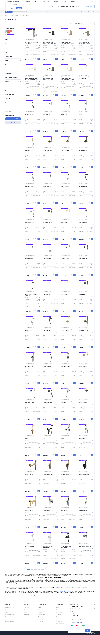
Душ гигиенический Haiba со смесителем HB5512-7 (85, 473)
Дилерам (17, 11)
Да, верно (19, 8)
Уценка (39, 616)
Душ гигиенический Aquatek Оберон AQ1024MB (49, 365)
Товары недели (41, 614)
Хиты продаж (41, 619)
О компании (27, 1)
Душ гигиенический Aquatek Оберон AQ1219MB (49, 401)
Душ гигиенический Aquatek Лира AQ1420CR (31, 329)
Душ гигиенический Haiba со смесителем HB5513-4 (31, 509)
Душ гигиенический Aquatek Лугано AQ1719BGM (85, 329)
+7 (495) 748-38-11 (75, 6)
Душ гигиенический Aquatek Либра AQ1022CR (85, 221)
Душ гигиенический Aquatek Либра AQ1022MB (31, 257)
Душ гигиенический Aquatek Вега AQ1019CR (85, 113)
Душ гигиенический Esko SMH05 (66, 437)
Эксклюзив (40, 621)
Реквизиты (26, 614)
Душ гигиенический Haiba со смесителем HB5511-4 (49, 473)
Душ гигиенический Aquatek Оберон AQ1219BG (85, 365)
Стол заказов (34, 11)
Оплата (36, 1)
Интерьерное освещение (10, 616)
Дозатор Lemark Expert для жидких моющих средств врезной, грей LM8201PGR (85, 42)
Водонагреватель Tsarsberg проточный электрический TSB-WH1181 (31, 42)
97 (42, 568)
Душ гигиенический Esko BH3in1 (31, 437)
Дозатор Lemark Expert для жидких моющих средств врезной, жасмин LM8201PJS (31, 78)
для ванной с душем (65, 587)
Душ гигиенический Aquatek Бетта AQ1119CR (49, 113)
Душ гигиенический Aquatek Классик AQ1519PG (67, 221)
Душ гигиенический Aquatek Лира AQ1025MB (67, 293)
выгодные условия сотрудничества (65, 591)
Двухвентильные (38, 584)
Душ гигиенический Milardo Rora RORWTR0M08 (31, 545)
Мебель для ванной (9, 621)
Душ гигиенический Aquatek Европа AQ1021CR (31, 185)
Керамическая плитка (10, 607)
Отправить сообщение (77, 622)
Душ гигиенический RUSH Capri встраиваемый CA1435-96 (86, 545)
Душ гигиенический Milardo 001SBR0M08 (67, 509)
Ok (87, 630)
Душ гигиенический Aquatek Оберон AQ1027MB (67, 365)
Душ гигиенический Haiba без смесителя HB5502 (85, 437)
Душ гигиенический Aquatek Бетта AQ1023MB (31, 113)
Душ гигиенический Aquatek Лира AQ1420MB (49, 329)
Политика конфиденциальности (44, 632)
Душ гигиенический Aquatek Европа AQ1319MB (85, 185)
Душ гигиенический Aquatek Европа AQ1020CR (67, 149)
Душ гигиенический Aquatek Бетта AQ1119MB (67, 113)
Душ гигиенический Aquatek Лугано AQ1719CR (31, 365)
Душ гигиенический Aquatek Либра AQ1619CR (67, 257)
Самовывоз (56, 1)
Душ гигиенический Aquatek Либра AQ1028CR (49, 257)
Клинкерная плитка (9, 614)
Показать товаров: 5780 (13, 118)
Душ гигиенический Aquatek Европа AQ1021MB (49, 185)
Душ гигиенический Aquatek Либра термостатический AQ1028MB (31, 294)
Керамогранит (8, 609)
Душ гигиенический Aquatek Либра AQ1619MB (85, 257)
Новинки (40, 609)
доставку (50, 592)
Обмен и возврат (45, 1)
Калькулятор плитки (60, 623)
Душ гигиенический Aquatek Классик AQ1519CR (31, 221)
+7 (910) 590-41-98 (63, 6)
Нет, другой (12, 8)
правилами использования (79, 630)
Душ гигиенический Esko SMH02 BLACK (49, 437)
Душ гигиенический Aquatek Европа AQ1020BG (31, 149)
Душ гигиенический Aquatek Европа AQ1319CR (67, 185)
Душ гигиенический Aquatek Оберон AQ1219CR (31, 401)
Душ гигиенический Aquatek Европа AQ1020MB (85, 149)
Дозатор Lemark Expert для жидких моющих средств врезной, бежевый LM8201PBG (68, 42)
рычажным (89, 584)
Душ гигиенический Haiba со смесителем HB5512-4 (67, 473)
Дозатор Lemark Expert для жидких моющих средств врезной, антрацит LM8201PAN (50, 42)
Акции (22, 11)
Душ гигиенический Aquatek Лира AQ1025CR (49, 293)
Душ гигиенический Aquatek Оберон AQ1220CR (67, 401)
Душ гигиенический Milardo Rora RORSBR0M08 (85, 509)
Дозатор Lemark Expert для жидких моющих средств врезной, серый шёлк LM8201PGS (49, 79)
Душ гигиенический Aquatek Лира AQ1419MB (85, 293)
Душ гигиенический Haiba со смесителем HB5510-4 (31, 473)
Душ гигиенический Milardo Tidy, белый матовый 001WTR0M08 (49, 546)
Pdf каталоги (42, 11)
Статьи (27, 11)
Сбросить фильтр (13, 122)
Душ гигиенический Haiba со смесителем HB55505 (49, 509)
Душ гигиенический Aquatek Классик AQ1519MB (49, 221)
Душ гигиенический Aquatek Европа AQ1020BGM (49, 149)
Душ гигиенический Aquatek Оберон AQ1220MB (85, 401)
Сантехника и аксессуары (11, 619)
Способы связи (88, 6)
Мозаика (7, 612)
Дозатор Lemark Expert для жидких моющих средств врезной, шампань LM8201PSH (68, 78)
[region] (13, 73)
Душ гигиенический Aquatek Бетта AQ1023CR (85, 77)
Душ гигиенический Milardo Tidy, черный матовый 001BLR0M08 (67, 546)
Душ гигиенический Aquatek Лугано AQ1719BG (67, 329)
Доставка (64, 1)
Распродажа (40, 612)
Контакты (73, 1)
